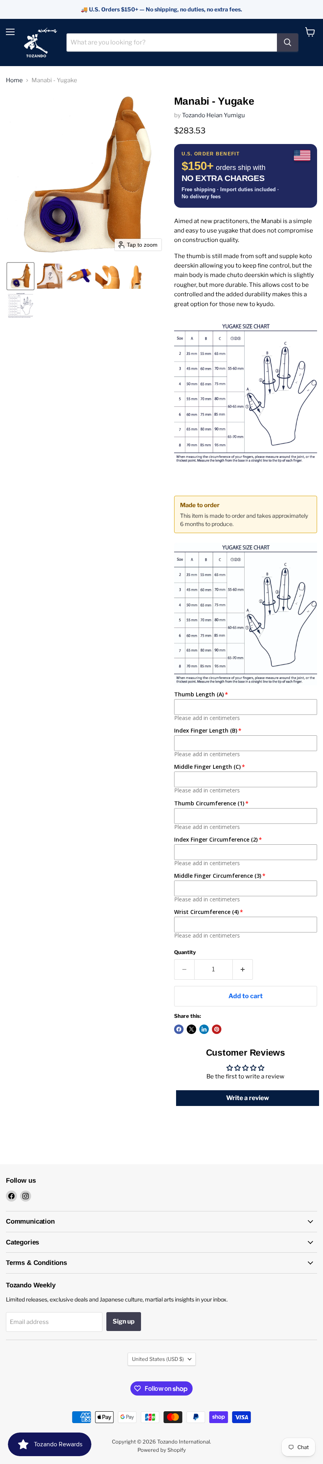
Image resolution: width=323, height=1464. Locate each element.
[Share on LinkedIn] (204, 1029)
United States (158, 1359)
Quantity (185, 952)
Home (14, 80)
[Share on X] (191, 1029)
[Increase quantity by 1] (243, 969)
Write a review (247, 1098)
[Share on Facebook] (179, 1029)
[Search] (287, 42)
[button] (20, 276)
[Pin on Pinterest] (216, 1029)
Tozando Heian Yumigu (213, 115)
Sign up (124, 1321)
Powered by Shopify (161, 1450)
